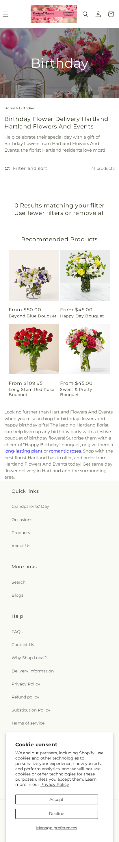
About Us (21, 545)
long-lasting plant (23, 451)
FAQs (17, 631)
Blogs (17, 595)
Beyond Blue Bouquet (33, 316)
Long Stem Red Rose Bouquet (31, 392)
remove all (89, 212)
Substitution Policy (31, 710)
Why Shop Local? (29, 657)
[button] (85, 14)
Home (9, 108)
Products (21, 532)
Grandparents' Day (30, 506)
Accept (56, 799)
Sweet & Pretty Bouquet (76, 392)
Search (18, 582)
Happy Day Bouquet (82, 316)
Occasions (22, 519)
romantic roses (65, 451)
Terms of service (28, 723)
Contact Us (23, 644)
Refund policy (25, 697)
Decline (56, 813)
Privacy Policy (54, 784)
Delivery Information (33, 671)
